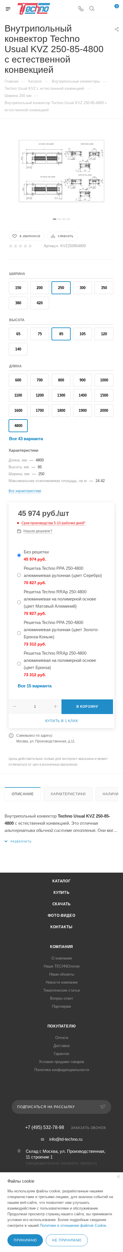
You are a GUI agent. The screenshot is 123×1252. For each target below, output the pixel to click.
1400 (83, 395)
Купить (61, 892)
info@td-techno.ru (65, 1139)
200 (40, 288)
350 (104, 288)
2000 (104, 410)
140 (18, 349)
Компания (61, 947)
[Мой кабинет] (102, 9)
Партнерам (61, 1006)
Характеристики (68, 794)
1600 (18, 410)
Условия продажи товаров (61, 1062)
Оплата (61, 1037)
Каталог (61, 881)
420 (40, 303)
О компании (61, 958)
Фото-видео (62, 915)
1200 (40, 395)
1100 (18, 395)
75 (40, 334)
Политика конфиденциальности (61, 1070)
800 (61, 380)
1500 (104, 395)
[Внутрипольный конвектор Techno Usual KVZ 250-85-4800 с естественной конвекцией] (61, 171)
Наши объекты (61, 974)
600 (18, 380)
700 (40, 380)
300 (83, 288)
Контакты (61, 927)
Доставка (61, 1046)
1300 (61, 395)
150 (18, 288)
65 (18, 334)
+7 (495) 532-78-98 (44, 1127)
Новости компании (62, 982)
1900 (83, 410)
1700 (40, 410)
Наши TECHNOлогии (62, 966)
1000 (104, 380)
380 (18, 303)
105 (83, 334)
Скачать (61, 904)
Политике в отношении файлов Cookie (73, 1225)
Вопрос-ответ (61, 998)
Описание (22, 794)
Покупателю (61, 1026)
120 (104, 334)
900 (83, 380)
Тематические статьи (61, 990)
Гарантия (61, 1054)
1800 (61, 410)
